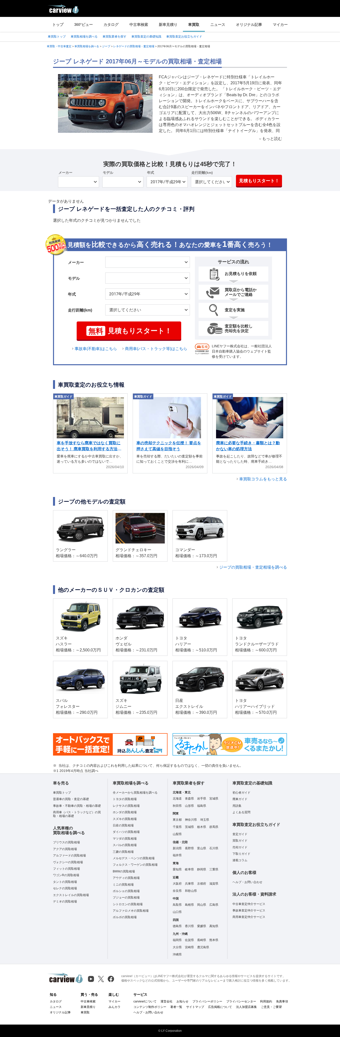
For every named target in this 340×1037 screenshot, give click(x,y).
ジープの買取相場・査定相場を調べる (253, 567)
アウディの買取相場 (126, 878)
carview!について (145, 1001)
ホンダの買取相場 (125, 812)
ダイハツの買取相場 (126, 832)
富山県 (201, 848)
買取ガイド (239, 840)
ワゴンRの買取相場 (66, 875)
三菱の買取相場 (123, 852)
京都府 (201, 883)
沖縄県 (177, 954)
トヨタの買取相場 (125, 799)
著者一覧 (176, 1007)
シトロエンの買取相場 (128, 904)
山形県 (189, 806)
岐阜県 (189, 869)
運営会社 (166, 1001)
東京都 (177, 819)
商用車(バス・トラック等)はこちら (156, 349)
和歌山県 (191, 891)
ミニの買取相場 (123, 884)
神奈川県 (191, 819)
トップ (57, 24)
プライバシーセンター (241, 1001)
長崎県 (201, 940)
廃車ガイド (239, 799)
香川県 (189, 926)
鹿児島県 (203, 947)
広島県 (213, 904)
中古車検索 (138, 24)
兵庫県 (189, 883)
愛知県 (177, 869)
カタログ (111, 24)
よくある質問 (241, 812)
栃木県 (201, 827)
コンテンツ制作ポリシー (149, 1007)
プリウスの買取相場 (66, 842)
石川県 (213, 848)
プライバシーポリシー (207, 1001)
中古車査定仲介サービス (248, 904)
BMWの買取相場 (124, 871)
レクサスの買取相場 (126, 806)
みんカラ (114, 1007)
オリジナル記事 (249, 24)
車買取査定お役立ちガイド (184, 36)
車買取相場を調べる (84, 36)
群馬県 (213, 827)
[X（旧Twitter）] (101, 979)
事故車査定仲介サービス (248, 910)
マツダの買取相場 (125, 838)
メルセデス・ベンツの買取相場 (134, 858)
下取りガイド (241, 854)
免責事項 (282, 1001)
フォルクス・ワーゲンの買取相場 (135, 864)
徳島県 (177, 926)
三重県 (213, 869)
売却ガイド (239, 847)
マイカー (280, 24)
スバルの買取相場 (125, 845)
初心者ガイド (241, 792)
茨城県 (189, 827)
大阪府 (177, 883)
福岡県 (177, 940)
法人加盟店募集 (246, 1007)
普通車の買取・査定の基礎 (71, 799)
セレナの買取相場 (65, 888)
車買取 (193, 24)
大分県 (177, 947)
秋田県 (177, 806)
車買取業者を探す (114, 36)
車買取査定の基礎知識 (146, 36)
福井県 (177, 855)
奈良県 (177, 891)
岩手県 (201, 798)
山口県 (177, 912)
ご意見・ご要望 (271, 1007)
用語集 (236, 806)
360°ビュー (83, 24)
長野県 (189, 848)
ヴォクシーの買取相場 (68, 862)
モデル (108, 173)
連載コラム (239, 860)
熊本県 (213, 940)
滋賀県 (213, 883)
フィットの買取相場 (66, 868)
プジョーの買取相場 (126, 897)
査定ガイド (239, 834)
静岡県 (201, 869)
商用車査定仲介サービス (248, 917)
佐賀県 (189, 940)
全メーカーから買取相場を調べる (135, 792)
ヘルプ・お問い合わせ (247, 882)
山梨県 (177, 834)
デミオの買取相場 (65, 901)
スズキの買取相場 (125, 819)
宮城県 (213, 798)
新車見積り (168, 24)
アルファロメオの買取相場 (131, 910)
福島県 (201, 806)
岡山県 (201, 904)
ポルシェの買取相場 (126, 891)
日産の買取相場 (123, 825)
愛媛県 (201, 926)
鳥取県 (177, 904)
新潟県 (177, 848)
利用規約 (266, 1001)
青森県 (189, 798)
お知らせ (182, 1001)
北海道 (177, 798)
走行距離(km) (202, 173)
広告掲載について (220, 1007)
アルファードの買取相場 (69, 855)
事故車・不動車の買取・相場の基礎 (77, 806)
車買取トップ (57, 36)
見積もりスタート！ (259, 180)
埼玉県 (204, 819)
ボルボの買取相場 (125, 917)
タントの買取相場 (65, 882)
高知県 (213, 926)
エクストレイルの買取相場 (71, 895)
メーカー (65, 173)
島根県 (189, 904)
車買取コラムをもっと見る (263, 479)
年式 (150, 173)
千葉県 (177, 827)
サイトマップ (195, 1007)
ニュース (217, 24)
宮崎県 (189, 947)
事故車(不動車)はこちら (96, 349)
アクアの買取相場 (65, 849)
